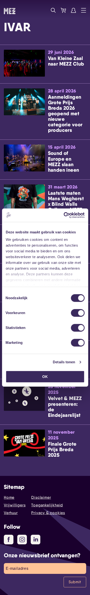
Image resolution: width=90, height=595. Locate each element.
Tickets (63, 10)
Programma (43, 10)
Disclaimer (41, 497)
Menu (83, 10)
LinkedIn (35, 539)
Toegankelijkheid (47, 505)
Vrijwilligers (14, 505)
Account (73, 10)
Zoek (53, 10)
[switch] (77, 313)
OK (45, 377)
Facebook (8, 539)
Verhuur (11, 512)
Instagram (22, 539)
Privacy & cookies (48, 512)
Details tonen (64, 362)
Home (9, 497)
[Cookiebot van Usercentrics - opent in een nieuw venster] (64, 215)
